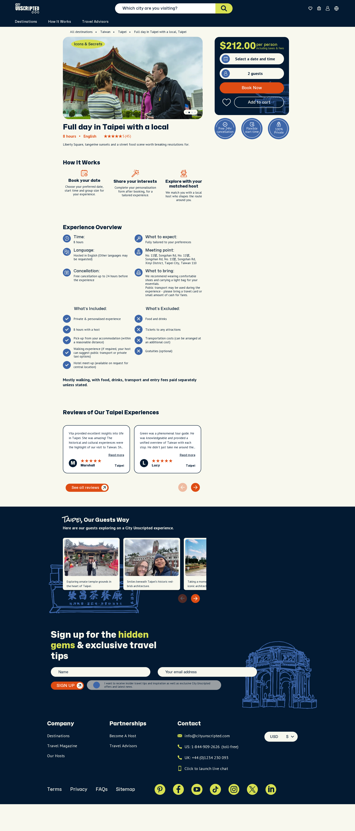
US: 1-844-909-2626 (211, 746)
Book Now (252, 88)
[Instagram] (233, 789)
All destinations (81, 32)
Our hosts (56, 755)
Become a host (122, 735)
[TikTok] (215, 789)
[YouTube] (196, 789)
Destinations (58, 735)
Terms (54, 789)
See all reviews (85, 487)
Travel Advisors (95, 21)
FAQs (102, 789)
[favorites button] (310, 8)
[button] (186, 112)
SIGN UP (66, 686)
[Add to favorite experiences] (226, 102)
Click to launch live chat (206, 768)
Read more (116, 455)
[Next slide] (195, 487)
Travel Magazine (62, 745)
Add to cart (259, 102)
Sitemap (125, 789)
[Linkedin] (270, 789)
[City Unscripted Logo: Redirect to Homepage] (27, 8)
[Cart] (319, 8)
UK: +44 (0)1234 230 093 (206, 757)
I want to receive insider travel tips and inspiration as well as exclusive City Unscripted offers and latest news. (157, 685)
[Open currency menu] (336, 8)
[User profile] (327, 8)
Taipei (122, 32)
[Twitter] (252, 789)
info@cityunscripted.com (207, 735)
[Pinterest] (159, 789)
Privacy (78, 789)
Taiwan (105, 32)
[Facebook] (178, 789)
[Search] (224, 8)
